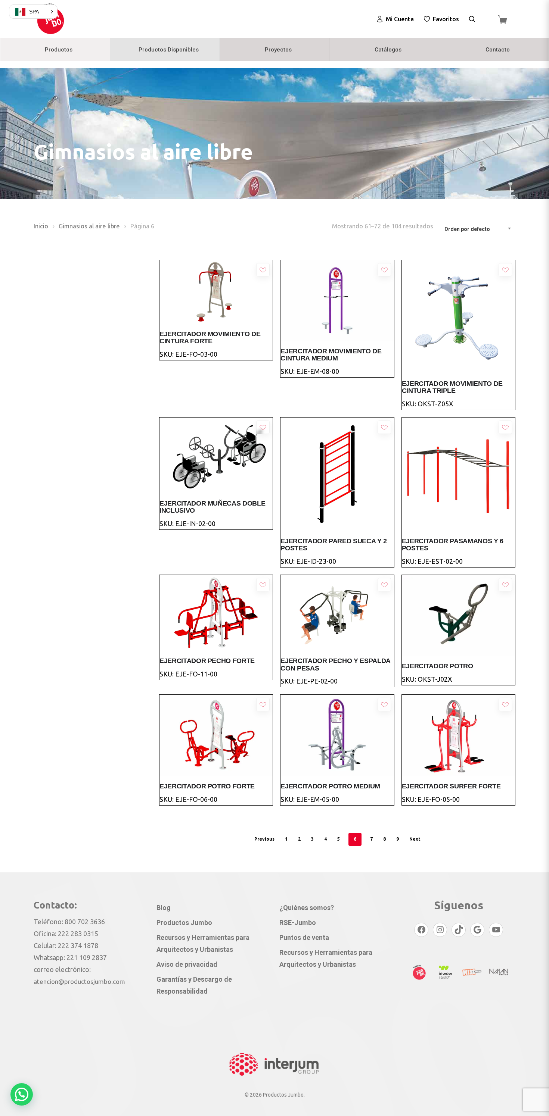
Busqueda (472, 19)
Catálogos (388, 49)
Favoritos (446, 19)
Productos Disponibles (169, 49)
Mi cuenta (400, 19)
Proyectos (278, 49)
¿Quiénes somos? (306, 908)
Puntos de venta (304, 937)
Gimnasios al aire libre (89, 226)
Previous (264, 839)
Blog (163, 908)
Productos (58, 49)
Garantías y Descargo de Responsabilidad (194, 985)
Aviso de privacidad (186, 964)
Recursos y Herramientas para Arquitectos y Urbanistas (202, 943)
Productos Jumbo (184, 922)
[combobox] (478, 229)
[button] (21, 1094)
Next (415, 839)
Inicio (41, 226)
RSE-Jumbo (297, 922)
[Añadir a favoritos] (263, 269)
